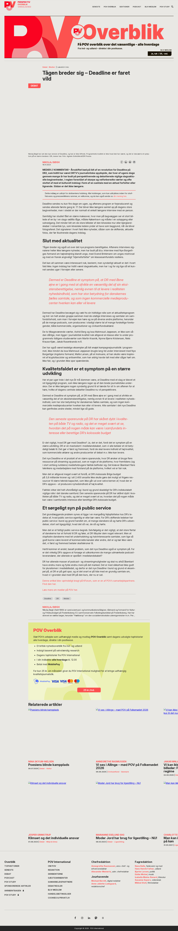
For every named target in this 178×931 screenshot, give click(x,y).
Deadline (47, 599)
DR (57, 599)
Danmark (125, 772)
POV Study (10, 882)
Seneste (8, 870)
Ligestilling (119, 842)
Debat (44, 67)
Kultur (49, 769)
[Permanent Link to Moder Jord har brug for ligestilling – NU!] (127, 806)
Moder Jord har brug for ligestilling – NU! (126, 838)
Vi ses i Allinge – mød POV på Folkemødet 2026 (127, 766)
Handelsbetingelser (59, 894)
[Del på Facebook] (121, 162)
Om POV (52, 866)
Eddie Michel (141, 874)
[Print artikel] (134, 162)
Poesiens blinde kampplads (48, 764)
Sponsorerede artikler (17, 886)
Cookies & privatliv (59, 898)
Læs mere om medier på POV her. (60, 589)
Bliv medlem (55, 890)
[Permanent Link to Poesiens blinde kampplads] (59, 733)
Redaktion (54, 870)
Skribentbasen (12, 891)
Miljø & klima (51, 842)
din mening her (119, 196)
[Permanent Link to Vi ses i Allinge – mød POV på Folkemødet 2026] (127, 733)
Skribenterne (55, 874)
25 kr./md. (89, 690)
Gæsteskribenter (58, 878)
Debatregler (55, 886)
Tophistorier (11, 866)
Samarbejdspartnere (60, 882)
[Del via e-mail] (130, 162)
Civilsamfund (113, 772)
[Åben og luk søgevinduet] (172, 7)
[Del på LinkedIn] (125, 162)
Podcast (9, 878)
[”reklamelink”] (89, 37)
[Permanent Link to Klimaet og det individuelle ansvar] (59, 806)
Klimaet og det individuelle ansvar (53, 838)
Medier (52, 67)
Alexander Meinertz (101, 871)
